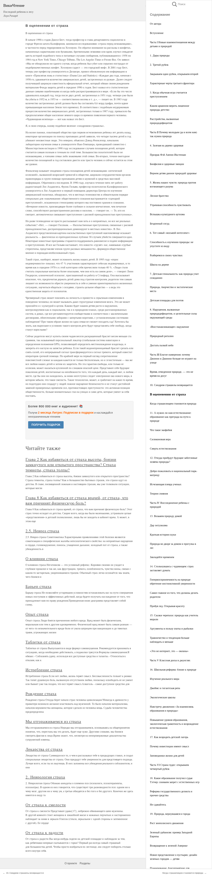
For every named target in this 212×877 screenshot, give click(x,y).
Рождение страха (41, 693)
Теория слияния (159, 493)
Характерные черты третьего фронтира (172, 83)
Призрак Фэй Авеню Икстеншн (168, 154)
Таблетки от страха (43, 642)
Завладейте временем (162, 557)
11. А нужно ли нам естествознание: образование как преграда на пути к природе (170, 416)
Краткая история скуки (163, 534)
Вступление (156, 33)
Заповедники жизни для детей (167, 755)
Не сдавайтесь (158, 804)
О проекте (71, 863)
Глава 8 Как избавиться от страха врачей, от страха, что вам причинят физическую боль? (77, 500)
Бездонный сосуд (159, 223)
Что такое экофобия (161, 430)
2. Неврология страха (45, 777)
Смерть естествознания (163, 448)
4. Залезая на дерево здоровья (166, 145)
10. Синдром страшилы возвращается (171, 385)
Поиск (178, 4)
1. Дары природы (160, 55)
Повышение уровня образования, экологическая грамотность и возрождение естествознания (174, 723)
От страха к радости (44, 832)
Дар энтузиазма (158, 525)
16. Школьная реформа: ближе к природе (173, 669)
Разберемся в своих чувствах (166, 255)
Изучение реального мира (164, 678)
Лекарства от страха (44, 749)
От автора (155, 23)
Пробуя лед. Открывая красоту (167, 606)
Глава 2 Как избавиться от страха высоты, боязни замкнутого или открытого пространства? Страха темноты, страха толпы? (71, 464)
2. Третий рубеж (159, 64)
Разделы (85, 863)
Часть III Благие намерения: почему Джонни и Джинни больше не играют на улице (173, 358)
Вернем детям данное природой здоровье (173, 173)
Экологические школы (162, 697)
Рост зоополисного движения (166, 823)
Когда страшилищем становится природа (173, 403)
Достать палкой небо (161, 345)
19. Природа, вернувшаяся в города (170, 813)
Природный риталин (162, 336)
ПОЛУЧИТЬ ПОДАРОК (45, 424)
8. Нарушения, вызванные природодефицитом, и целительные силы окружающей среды (173, 313)
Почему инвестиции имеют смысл (169, 746)
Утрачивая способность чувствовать (170, 205)
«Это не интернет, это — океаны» (169, 651)
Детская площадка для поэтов (167, 300)
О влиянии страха (42, 558)
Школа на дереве (159, 264)
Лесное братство (159, 195)
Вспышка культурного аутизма (167, 214)
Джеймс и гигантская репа (165, 688)
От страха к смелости (46, 804)
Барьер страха (38, 586)
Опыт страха (37, 614)
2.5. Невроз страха (42, 530)
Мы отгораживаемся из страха (53, 721)
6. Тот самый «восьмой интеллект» (170, 232)
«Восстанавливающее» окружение (169, 326)
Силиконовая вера (160, 439)
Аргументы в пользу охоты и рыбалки (171, 628)
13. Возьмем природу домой (166, 516)
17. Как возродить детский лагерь (169, 737)
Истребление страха (44, 669)
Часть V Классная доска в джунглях (170, 660)
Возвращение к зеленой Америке (168, 845)
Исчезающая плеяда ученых (165, 484)
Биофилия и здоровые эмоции (167, 164)
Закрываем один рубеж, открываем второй (174, 74)
